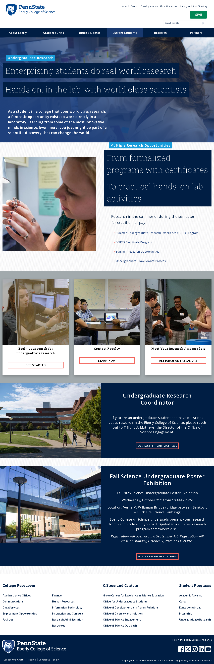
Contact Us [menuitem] (44, 659)
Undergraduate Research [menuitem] (195, 619)
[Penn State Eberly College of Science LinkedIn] (202, 650)
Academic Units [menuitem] (53, 33)
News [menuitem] (124, 6)
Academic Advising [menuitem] (190, 595)
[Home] (30, 5)
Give (198, 14)
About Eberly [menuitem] (18, 33)
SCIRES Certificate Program (134, 242)
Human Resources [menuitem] (63, 601)
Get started (36, 365)
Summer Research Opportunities (137, 251)
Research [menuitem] (160, 33)
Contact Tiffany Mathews (157, 445)
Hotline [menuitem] (32, 659)
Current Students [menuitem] (125, 33)
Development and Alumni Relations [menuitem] (159, 6)
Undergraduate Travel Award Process (141, 261)
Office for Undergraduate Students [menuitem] (125, 601)
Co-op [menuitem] (183, 601)
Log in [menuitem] (56, 659)
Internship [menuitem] (185, 613)
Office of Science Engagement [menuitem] (122, 619)
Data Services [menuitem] (11, 607)
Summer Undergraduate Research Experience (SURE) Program (157, 233)
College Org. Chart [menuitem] (13, 659)
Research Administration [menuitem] (67, 619)
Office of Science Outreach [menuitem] (120, 625)
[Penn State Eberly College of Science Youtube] (208, 650)
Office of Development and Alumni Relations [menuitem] (130, 607)
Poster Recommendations (157, 556)
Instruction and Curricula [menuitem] (67, 613)
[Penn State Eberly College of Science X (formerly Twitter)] (188, 650)
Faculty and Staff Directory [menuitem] (193, 6)
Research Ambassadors (178, 360)
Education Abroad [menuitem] (190, 607)
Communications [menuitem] (13, 601)
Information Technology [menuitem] (67, 607)
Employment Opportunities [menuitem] (20, 613)
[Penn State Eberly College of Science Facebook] (181, 650)
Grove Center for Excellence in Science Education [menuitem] (133, 595)
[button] (198, 16)
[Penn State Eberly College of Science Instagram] (195, 650)
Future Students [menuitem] (89, 33)
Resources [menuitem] (58, 625)
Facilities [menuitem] (8, 619)
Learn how (107, 360)
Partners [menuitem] (196, 33)
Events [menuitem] (134, 6)
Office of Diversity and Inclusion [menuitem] (123, 613)
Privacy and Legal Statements (196, 660)
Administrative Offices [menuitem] (17, 595)
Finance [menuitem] (57, 595)
